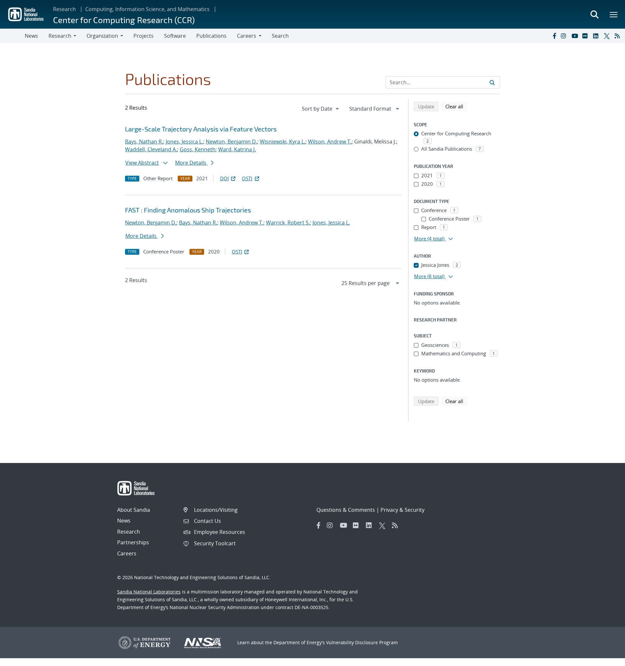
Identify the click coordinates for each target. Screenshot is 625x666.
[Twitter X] (608, 36)
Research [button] (60, 35)
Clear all (456, 106)
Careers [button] (246, 35)
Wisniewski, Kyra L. (282, 141)
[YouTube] (575, 36)
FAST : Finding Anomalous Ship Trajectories (188, 210)
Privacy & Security (402, 509)
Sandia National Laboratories (149, 592)
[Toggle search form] (594, 14)
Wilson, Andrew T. (330, 141)
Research (64, 9)
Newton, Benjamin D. (231, 141)
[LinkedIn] (597, 36)
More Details (191, 162)
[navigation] (321, 108)
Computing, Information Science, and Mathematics (147, 9)
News (31, 35)
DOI (224, 178)
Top (605, 658)
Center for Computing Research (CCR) (124, 20)
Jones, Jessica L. (184, 141)
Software (175, 35)
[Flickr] (586, 36)
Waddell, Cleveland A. (151, 149)
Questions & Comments (345, 509)
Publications (211, 35)
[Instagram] (565, 36)
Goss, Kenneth (197, 149)
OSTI (247, 178)
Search (280, 35)
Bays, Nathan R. (144, 141)
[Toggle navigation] (12, 36)
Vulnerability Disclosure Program (362, 642)
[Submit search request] (492, 82)
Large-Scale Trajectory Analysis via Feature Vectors (201, 129)
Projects (143, 35)
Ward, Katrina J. (237, 149)
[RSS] (618, 36)
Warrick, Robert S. (288, 222)
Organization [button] (102, 35)
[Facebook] (554, 36)
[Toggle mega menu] (614, 14)
